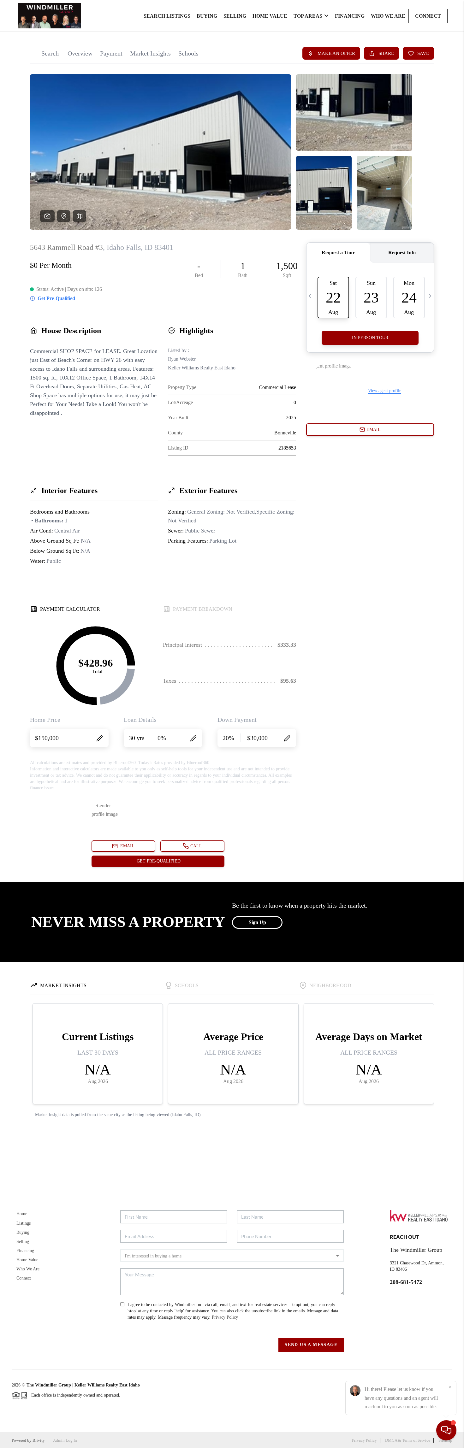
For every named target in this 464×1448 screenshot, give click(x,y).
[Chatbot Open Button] (446, 1430)
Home (21, 1213)
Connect (428, 16)
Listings (23, 1223)
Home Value (270, 16)
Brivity (39, 1440)
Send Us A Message (311, 1344)
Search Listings (167, 16)
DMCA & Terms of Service (407, 1440)
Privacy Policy (225, 1317)
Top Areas (308, 16)
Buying (207, 16)
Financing (350, 16)
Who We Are (388, 16)
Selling (234, 16)
